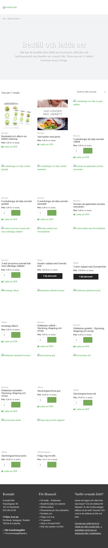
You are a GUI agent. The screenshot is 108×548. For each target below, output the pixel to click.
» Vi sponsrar (45, 520)
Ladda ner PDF (10, 146)
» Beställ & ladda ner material (52, 504)
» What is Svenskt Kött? (49, 523)
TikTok (6, 523)
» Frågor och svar (46, 517)
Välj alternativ (50, 276)
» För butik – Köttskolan (50, 500)
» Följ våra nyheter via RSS (51, 526)
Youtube (26, 520)
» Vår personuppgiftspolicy (15, 533)
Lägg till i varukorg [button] (87, 151)
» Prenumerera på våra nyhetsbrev (54, 510)
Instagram (17, 520)
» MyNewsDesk (46, 507)
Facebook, (8, 520)
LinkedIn (16, 523)
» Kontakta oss (45, 513)
